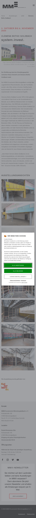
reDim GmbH (24, 282)
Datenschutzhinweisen (15, 280)
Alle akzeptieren (18, 265)
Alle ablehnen (18, 271)
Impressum (23, 280)
